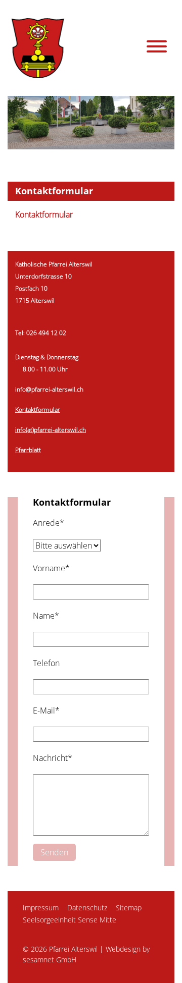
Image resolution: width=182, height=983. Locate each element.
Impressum (41, 907)
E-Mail (46, 710)
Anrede (48, 522)
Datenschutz (87, 907)
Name (46, 615)
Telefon (46, 663)
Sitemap (129, 907)
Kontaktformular (44, 214)
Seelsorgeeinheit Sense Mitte (69, 919)
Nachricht (52, 757)
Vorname (51, 568)
